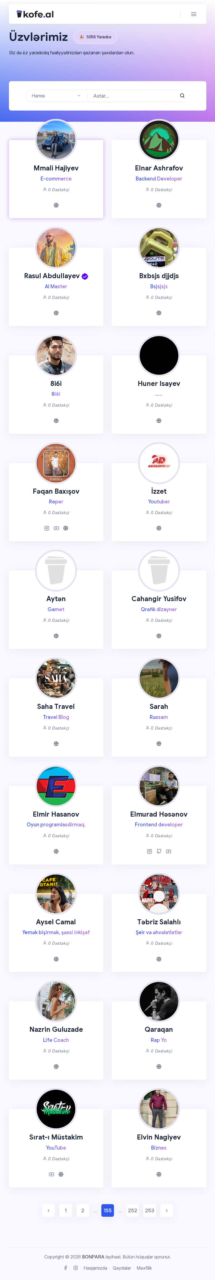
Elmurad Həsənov (159, 814)
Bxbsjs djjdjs (159, 276)
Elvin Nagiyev (159, 1137)
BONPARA (93, 1257)
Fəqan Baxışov (56, 491)
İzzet (159, 491)
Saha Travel (56, 706)
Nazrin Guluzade (56, 1029)
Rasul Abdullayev (52, 276)
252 (132, 1210)
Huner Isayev (159, 383)
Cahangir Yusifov (159, 599)
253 (149, 1210)
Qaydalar (122, 1268)
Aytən (56, 599)
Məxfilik (144, 1268)
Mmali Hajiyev (56, 168)
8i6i (56, 383)
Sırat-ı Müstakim (56, 1137)
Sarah (159, 706)
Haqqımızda (95, 1268)
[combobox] (57, 96)
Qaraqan (159, 1029)
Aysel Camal (56, 922)
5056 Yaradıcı (95, 36)
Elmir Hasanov (56, 814)
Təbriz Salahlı (159, 922)
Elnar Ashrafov (159, 168)
